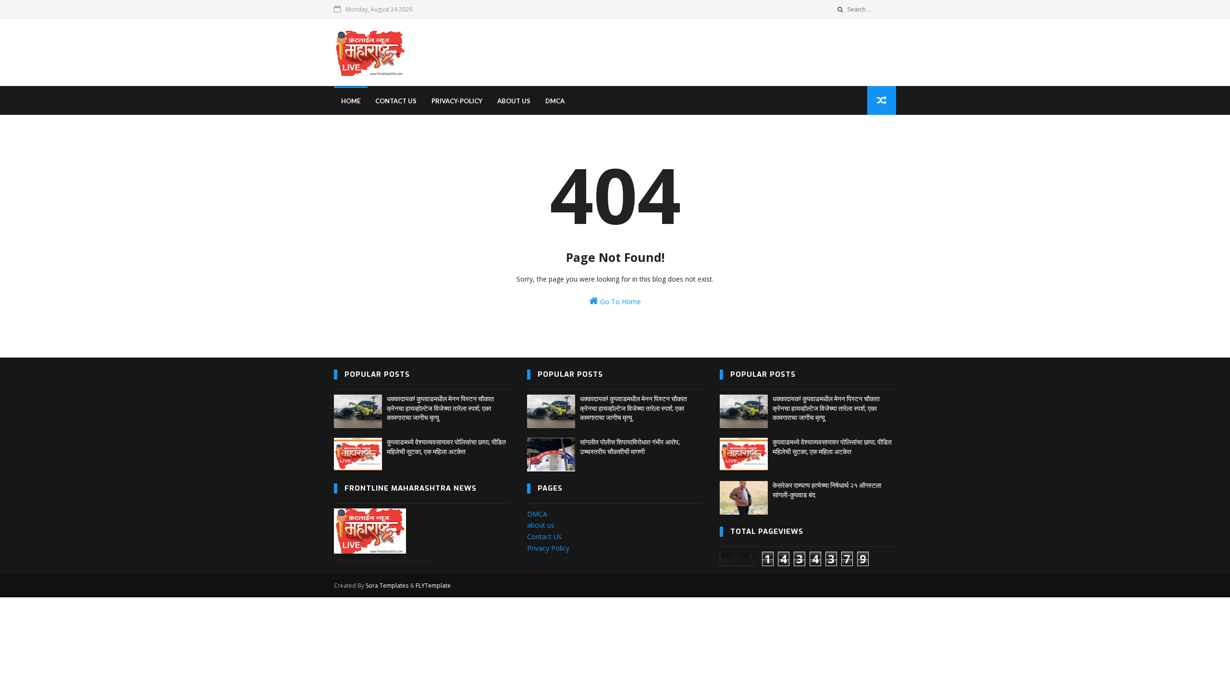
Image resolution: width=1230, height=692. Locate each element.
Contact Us (544, 536)
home (350, 101)
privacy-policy (456, 101)
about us (540, 525)
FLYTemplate (433, 585)
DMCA (555, 101)
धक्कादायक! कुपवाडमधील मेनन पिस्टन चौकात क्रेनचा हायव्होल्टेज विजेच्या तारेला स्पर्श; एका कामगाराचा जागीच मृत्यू (440, 408)
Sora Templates (387, 585)
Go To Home (619, 301)
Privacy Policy (548, 548)
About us (513, 101)
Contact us (396, 101)
